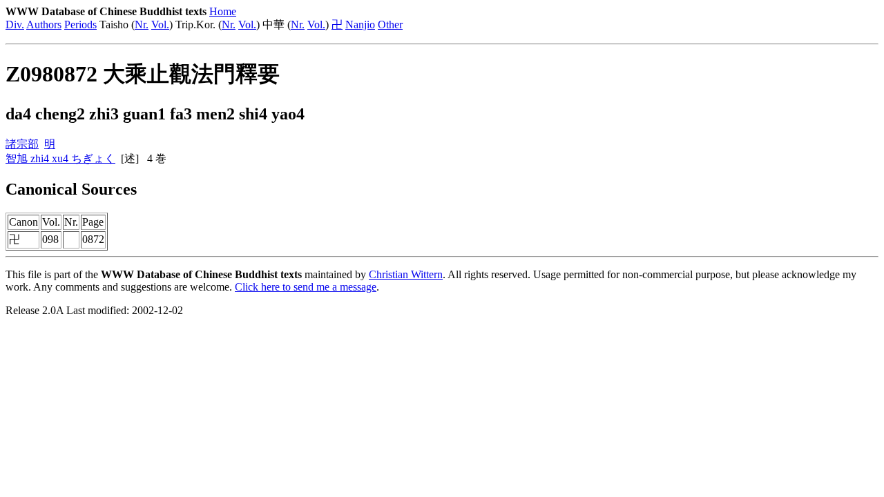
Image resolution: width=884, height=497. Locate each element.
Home (222, 11)
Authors (43, 24)
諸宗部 (22, 144)
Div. (15, 24)
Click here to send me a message (305, 287)
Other (390, 24)
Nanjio (360, 24)
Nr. (141, 24)
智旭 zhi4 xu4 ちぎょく (60, 158)
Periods (80, 24)
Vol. (160, 24)
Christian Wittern (406, 274)
